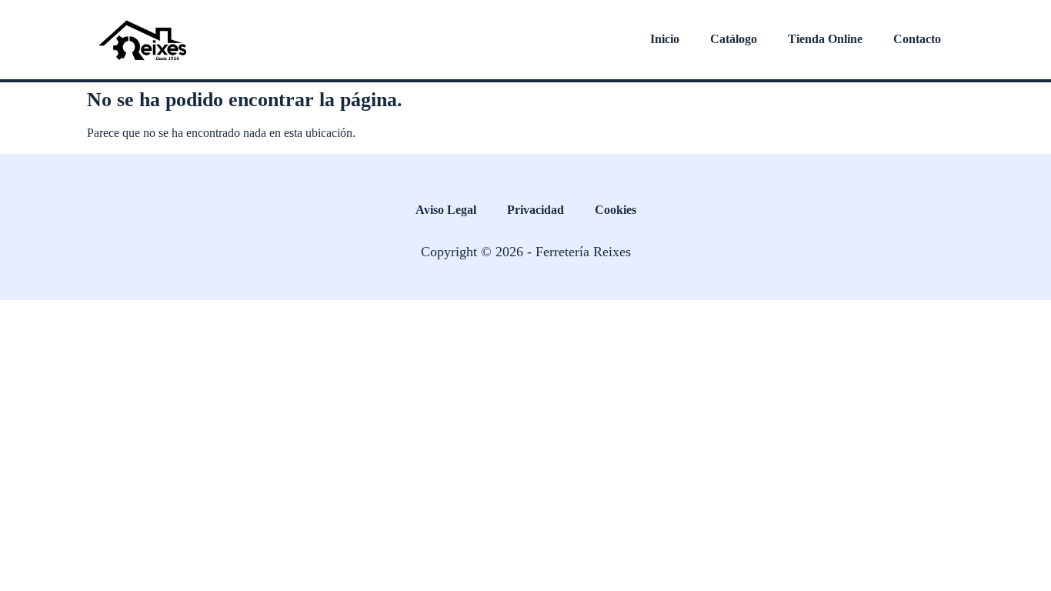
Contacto (917, 38)
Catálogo (733, 38)
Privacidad (535, 209)
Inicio (664, 38)
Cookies (615, 209)
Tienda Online (825, 38)
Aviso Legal (445, 209)
